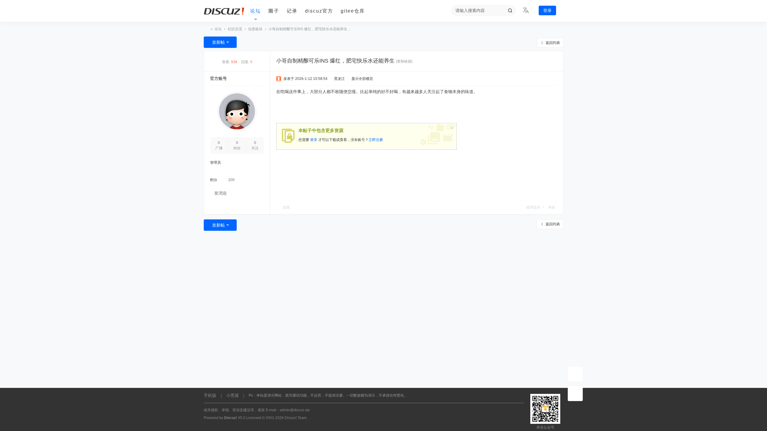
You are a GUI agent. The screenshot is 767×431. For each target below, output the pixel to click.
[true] (510, 10)
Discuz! (230, 418)
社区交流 (235, 29)
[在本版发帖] (575, 374)
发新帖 (218, 42)
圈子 (273, 10)
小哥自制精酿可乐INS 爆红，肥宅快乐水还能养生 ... (309, 29)
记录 (292, 10)
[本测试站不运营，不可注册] (225, 11)
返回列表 (553, 43)
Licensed (253, 418)
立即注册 (376, 140)
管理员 (215, 162)
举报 (551, 207)
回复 (286, 207)
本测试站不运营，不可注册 (206, 29)
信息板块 (255, 29)
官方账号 (218, 78)
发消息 (220, 193)
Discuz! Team (296, 418)
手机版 (210, 395)
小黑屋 (232, 395)
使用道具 (533, 207)
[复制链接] (404, 61)
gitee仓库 (353, 10)
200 (231, 180)
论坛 (255, 10)
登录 (547, 10)
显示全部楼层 (362, 79)
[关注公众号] (575, 393)
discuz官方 (319, 10)
